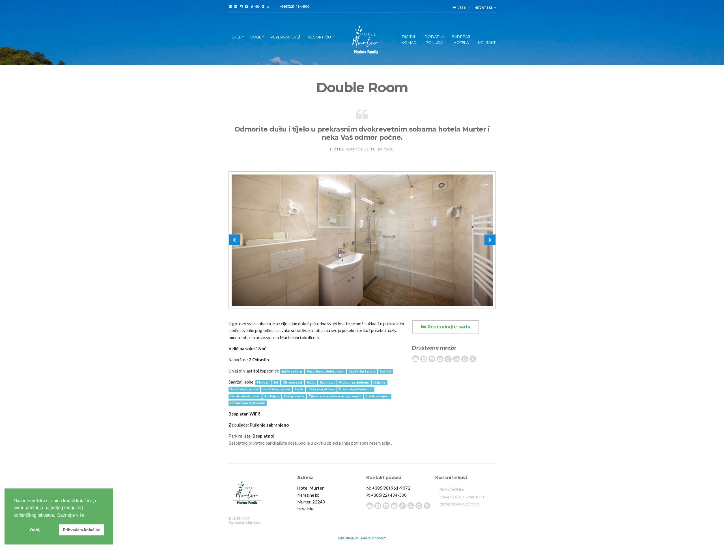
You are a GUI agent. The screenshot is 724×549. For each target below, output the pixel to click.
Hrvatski (483, 8)
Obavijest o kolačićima (459, 504)
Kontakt (486, 42)
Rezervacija (284, 37)
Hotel (235, 37)
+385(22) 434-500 (294, 6)
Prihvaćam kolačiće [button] (81, 530)
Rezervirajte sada (448, 327)
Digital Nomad (409, 39)
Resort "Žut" (321, 37)
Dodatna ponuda (434, 39)
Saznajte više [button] (70, 515)
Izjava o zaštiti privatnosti (461, 497)
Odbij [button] (35, 530)
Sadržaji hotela (461, 39)
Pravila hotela (451, 489)
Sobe (255, 37)
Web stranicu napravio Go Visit (362, 538)
